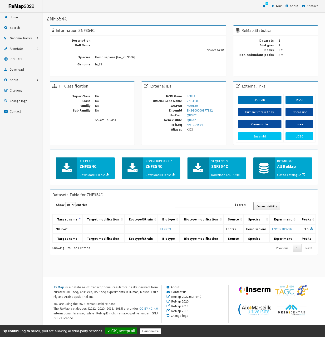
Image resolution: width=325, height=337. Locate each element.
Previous (282, 248)
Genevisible (259, 124)
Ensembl (260, 136)
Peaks (306, 219)
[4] (264, 6)
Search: (240, 204)
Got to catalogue (289, 175)
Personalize (150, 331)
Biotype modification (201, 219)
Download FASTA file (226, 175)
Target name (67, 219)
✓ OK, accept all (121, 331)
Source (233, 219)
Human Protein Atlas (259, 112)
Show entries (72, 205)
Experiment (283, 219)
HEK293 (165, 229)
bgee (299, 124)
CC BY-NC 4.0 (148, 308)
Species (254, 219)
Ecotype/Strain (141, 219)
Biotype (168, 219)
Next (308, 248)
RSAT (299, 100)
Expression (299, 112)
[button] (48, 6)
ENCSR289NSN (282, 229)
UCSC (299, 136)
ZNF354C (61, 229)
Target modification (103, 219)
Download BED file (93, 175)
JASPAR (259, 100)
